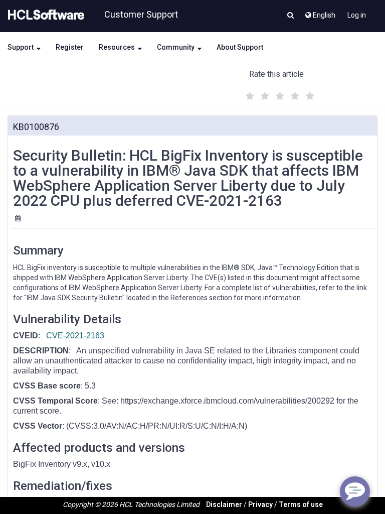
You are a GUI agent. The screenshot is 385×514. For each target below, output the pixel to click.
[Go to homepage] (44, 15)
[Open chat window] (355, 491)
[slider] (279, 94)
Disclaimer (224, 504)
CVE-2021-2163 (75, 335)
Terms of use (301, 504)
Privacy (260, 504)
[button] (290, 16)
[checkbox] (249, 93)
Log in (356, 15)
